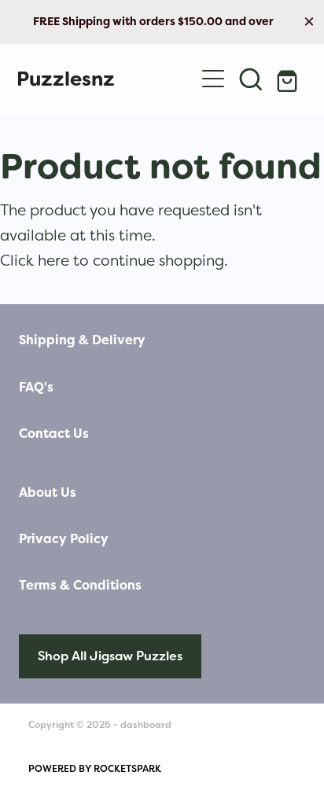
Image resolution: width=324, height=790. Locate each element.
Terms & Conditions (80, 585)
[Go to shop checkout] (288, 78)
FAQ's (36, 387)
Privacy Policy (64, 539)
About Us (47, 492)
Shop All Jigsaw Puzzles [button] (110, 656)
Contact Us (54, 433)
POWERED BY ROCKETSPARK (94, 768)
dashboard (145, 724)
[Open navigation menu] (213, 78)
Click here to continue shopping (112, 260)
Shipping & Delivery (82, 340)
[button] (251, 78)
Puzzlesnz (66, 79)
